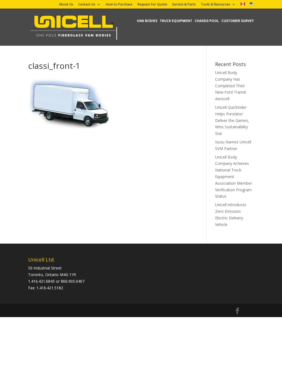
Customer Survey (237, 20)
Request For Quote (152, 5)
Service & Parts (184, 5)
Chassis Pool (207, 20)
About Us (66, 5)
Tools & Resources (215, 5)
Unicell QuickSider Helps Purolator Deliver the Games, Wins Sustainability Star (232, 120)
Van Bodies (147, 20)
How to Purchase (119, 5)
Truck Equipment (176, 20)
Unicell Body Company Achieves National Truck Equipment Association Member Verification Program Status (233, 176)
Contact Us (86, 5)
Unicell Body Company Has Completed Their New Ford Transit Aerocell (230, 85)
